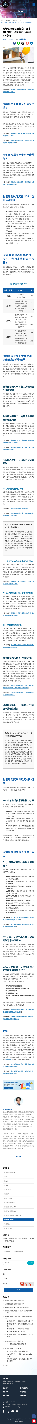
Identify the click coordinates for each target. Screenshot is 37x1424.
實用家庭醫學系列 (9, 1172)
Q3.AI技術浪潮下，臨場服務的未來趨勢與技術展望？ (19, 1360)
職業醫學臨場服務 (8, 1381)
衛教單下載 (6, 1395)
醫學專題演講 (24, 1388)
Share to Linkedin (31, 43)
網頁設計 (21, 1421)
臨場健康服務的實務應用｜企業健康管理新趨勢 (18, 1317)
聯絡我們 (23, 1395)
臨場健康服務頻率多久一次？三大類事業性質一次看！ (18, 1312)
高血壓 (6, 1185)
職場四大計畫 (8, 1198)
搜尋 (32, 1263)
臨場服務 (7, 1251)
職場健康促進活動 (20, 1381)
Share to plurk (27, 43)
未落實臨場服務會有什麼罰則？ (14, 1304)
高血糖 (6, 1181)
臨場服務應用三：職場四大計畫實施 (18, 1329)
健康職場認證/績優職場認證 (12, 1215)
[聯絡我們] (18, 1090)
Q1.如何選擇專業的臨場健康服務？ (17, 1351)
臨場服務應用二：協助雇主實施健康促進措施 (20, 1325)
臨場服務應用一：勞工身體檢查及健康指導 (20, 1321)
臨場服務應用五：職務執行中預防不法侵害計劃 (20, 1336)
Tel (8, 1411)
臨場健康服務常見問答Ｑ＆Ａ (14, 1348)
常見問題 (23, 1392)
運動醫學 (7, 1194)
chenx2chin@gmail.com (18, 1407)
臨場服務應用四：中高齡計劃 (16, 1332)
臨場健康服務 (18, 1251)
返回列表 (18, 1156)
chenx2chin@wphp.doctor (19, 1404)
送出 (18, 1290)
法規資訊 (7, 1224)
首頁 (2, 20)
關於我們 (5, 1388)
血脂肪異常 (7, 1189)
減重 (5, 1177)
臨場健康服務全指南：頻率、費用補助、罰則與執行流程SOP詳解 (19, 1240)
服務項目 (5, 1378)
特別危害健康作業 (9, 1202)
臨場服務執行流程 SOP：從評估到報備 (17, 1307)
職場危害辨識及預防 (10, 1207)
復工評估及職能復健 (10, 1211)
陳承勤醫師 (22, 39)
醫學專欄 (8, 20)
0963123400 (12, 1402)
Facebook (34, 1416)
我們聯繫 (8, 1059)
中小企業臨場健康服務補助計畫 (16, 1344)
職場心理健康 (8, 1228)
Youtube (34, 1421)
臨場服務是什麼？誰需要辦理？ (14, 1300)
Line (12, 1411)
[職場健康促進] (5, 4)
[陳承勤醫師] (18, 1101)
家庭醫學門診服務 (8, 1384)
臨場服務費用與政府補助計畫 (14, 1341)
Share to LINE (18, 43)
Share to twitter (22, 43)
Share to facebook (14, 43)
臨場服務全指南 (17, 20)
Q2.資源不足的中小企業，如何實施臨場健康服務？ (19, 1355)
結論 (6, 1365)
